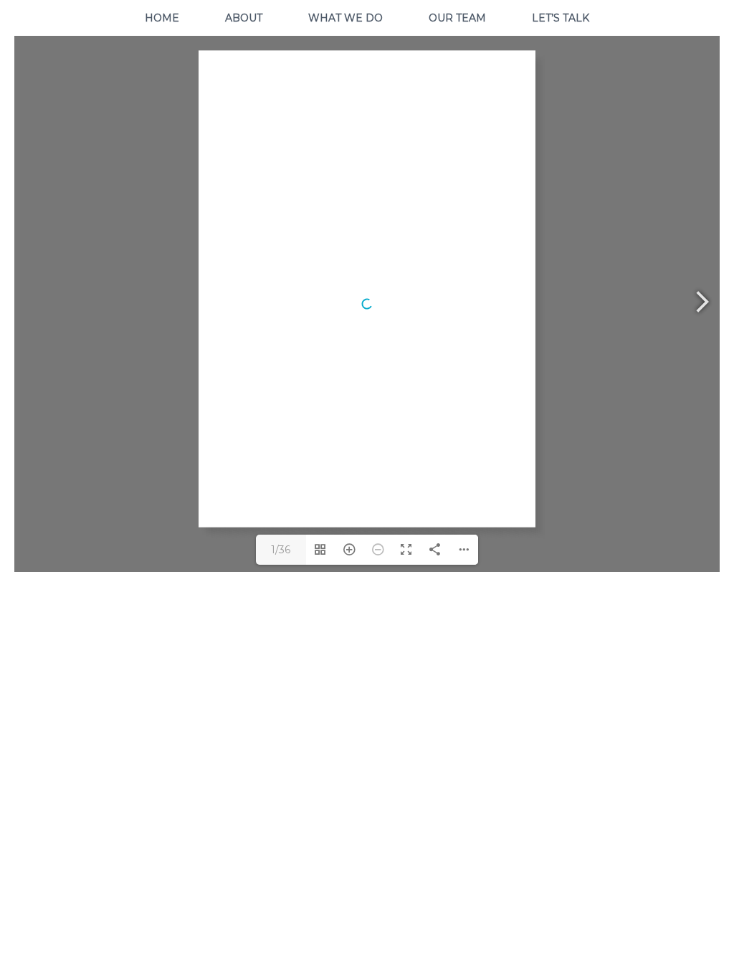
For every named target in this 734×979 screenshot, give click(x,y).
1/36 (280, 549)
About (243, 17)
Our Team (457, 17)
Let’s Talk (560, 17)
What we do (345, 17)
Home (162, 17)
